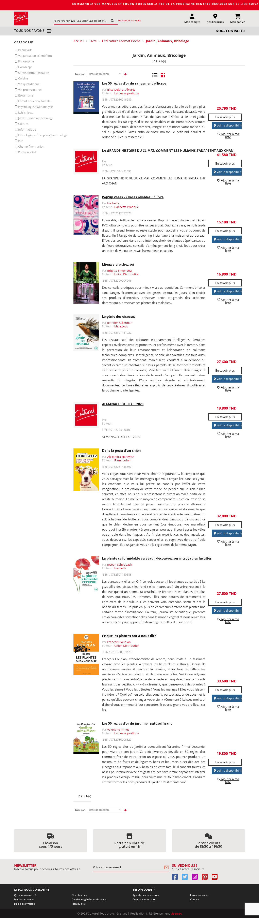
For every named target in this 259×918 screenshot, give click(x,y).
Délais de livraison (24, 903)
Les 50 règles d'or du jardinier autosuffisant (137, 723)
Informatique (27, 129)
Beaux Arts (25, 50)
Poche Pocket (27, 152)
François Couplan (119, 642)
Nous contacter (230, 30)
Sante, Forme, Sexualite (33, 73)
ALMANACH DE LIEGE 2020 (122, 404)
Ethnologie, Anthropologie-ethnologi (42, 135)
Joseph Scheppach (119, 564)
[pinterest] (206, 878)
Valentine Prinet (118, 729)
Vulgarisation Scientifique (35, 56)
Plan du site (78, 903)
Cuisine (23, 78)
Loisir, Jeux (25, 112)
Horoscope (25, 67)
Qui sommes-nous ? (25, 895)
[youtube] (216, 878)
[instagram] (196, 878)
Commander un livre (144, 899)
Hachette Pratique (126, 207)
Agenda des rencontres (146, 895)
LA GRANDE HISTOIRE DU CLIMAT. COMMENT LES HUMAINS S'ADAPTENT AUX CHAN (168, 150)
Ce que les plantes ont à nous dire (129, 636)
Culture (23, 124)
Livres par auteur (199, 895)
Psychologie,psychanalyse (35, 107)
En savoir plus (225, 117)
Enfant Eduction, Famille (34, 101)
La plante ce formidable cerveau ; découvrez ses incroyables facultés (157, 558)
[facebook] (176, 878)
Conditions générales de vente (89, 899)
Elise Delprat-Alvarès (121, 89)
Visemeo (176, 913)
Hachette (113, 203)
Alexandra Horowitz (120, 457)
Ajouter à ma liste (229, 135)
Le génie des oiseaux (118, 316)
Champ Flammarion (31, 146)
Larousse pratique (126, 93)
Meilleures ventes (24, 899)
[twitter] (186, 878)
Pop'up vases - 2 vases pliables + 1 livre (132, 197)
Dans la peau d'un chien (121, 450)
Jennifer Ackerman (119, 323)
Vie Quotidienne (29, 84)
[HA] (21, 18)
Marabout (121, 326)
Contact (194, 899)
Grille (163, 75)
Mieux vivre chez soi (118, 264)
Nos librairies (79, 895)
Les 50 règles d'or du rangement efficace (134, 83)
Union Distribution (126, 274)
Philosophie (26, 61)
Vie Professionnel (30, 90)
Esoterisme (25, 95)
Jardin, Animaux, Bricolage (35, 118)
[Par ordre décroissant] (124, 74)
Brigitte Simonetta (119, 270)
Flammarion (122, 460)
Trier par (80, 74)
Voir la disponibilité (229, 125)
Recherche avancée (129, 20)
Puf (20, 141)
